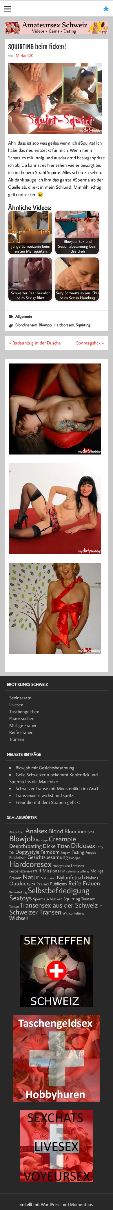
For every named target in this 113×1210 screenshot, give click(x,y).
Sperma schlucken (47, 899)
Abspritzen (16, 832)
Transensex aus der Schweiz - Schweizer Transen (55, 908)
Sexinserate (20, 697)
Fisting (78, 852)
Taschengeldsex (24, 711)
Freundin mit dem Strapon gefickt (48, 802)
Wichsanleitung (73, 913)
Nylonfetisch (71, 877)
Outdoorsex (22, 883)
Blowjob (45, 324)
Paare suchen (21, 718)
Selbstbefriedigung (58, 890)
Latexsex (77, 865)
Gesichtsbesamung (48, 857)
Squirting (83, 324)
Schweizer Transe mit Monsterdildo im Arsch (57, 788)
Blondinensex (26, 324)
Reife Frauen (21, 732)
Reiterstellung (18, 892)
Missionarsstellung (75, 871)
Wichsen (18, 917)
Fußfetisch (17, 857)
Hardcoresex (64, 324)
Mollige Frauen (23, 725)
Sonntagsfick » (90, 343)
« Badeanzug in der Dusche (35, 343)
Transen (16, 739)
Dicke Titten (56, 845)
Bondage (42, 840)
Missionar (52, 871)
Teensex (88, 899)
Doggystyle (27, 851)
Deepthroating (25, 845)
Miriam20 (25, 55)
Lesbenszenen (20, 871)
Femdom (50, 852)
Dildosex (83, 845)
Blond (55, 831)
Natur (31, 876)
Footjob (90, 852)
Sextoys (20, 897)
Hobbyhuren (61, 866)
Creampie (62, 838)
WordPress (50, 1204)
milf (37, 870)
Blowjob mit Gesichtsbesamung (45, 767)
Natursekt (48, 878)
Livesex (16, 704)
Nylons (92, 877)
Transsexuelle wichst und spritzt (45, 795)
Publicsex (58, 883)
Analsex (36, 830)
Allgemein (23, 316)
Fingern (65, 853)
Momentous (81, 1204)
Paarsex (43, 884)
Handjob (75, 858)
